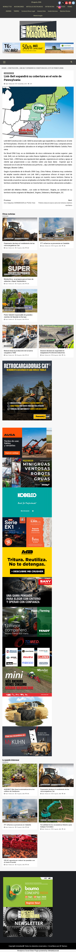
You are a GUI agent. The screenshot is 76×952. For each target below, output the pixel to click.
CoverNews (52, 946)
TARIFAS (16, 11)
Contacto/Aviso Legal (28, 11)
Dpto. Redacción (10, 84)
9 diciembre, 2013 (22, 84)
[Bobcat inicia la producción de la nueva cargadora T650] (19, 336)
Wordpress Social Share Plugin (28, 951)
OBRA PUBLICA (8, 310)
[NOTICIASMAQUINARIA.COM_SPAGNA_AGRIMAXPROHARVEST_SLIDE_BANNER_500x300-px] (27, 711)
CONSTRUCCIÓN (8, 73)
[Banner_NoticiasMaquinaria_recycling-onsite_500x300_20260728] (27, 562)
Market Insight (38, 15)
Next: (55, 202)
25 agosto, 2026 (21, 355)
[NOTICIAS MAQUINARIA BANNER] (27, 681)
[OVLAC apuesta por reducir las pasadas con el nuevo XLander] (19, 846)
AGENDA (8, 11)
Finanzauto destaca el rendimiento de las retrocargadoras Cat (19, 244)
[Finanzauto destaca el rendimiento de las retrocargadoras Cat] (19, 229)
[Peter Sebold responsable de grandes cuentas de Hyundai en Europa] (19, 300)
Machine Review (65, 11)
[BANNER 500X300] (28, 922)
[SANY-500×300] (27, 592)
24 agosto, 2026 (57, 355)
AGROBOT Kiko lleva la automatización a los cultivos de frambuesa (19, 790)
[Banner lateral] (27, 741)
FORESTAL (43, 820)
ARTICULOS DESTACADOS (34, 6)
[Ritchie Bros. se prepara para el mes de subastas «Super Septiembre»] (19, 265)
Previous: (19, 201)
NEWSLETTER (7, 6)
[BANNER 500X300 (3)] (27, 472)
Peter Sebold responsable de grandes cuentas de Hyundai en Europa (18, 316)
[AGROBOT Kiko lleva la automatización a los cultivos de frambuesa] (19, 775)
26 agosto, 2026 (21, 319)
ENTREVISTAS (49, 6)
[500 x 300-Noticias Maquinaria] (28, 892)
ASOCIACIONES (19, 6)
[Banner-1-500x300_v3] (27, 442)
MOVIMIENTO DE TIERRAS (21, 238)
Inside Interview (53, 11)
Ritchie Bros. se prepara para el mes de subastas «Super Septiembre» (18, 280)
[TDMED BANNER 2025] (27, 651)
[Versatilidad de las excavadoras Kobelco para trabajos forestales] (56, 810)
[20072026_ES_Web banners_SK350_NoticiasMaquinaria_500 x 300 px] (27, 502)
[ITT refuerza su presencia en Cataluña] (56, 229)
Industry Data (41, 11)
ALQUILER (50, 238)
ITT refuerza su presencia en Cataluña (54, 243)
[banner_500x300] (27, 532)
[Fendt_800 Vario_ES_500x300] (27, 622)
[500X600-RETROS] (27, 390)
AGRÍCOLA (43, 238)
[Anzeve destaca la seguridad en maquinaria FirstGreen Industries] (56, 336)
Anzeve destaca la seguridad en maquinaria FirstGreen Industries (52, 352)
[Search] (71, 62)
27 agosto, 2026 (21, 248)
